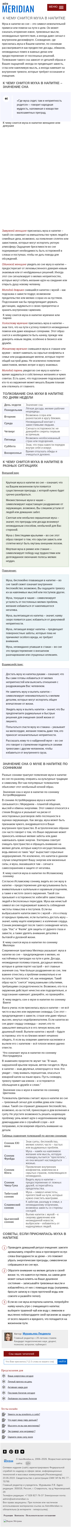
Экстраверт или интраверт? (21, 1431)
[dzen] (22, 1453)
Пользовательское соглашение (41, 1515)
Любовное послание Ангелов (22, 1398)
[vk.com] (4, 1453)
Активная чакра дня (18, 1387)
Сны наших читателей (21, 1353)
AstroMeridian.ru (26, 1459)
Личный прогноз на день (20, 1381)
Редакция (8, 1515)
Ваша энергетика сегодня (20, 1376)
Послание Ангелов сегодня (21, 1393)
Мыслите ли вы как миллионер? (24, 1425)
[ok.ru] (16, 1453)
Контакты (19, 1515)
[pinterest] (11, 1453)
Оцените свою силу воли (20, 1437)
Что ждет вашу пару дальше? (23, 1420)
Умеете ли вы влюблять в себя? (24, 1414)
